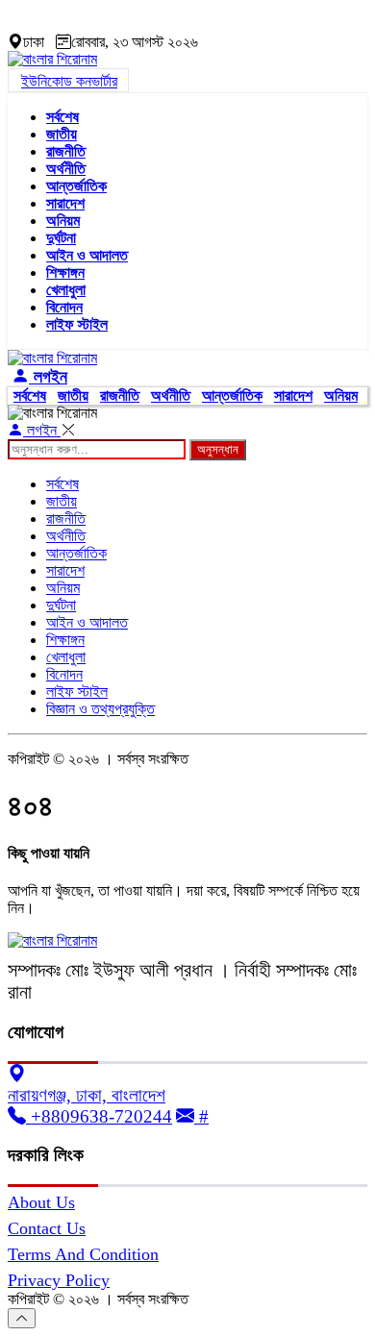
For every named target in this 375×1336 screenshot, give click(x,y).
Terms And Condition (83, 1254)
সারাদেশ (65, 203)
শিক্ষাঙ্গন (65, 272)
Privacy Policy (59, 1280)
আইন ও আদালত (87, 255)
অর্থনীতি (66, 169)
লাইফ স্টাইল (77, 324)
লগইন (48, 376)
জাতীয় (61, 134)
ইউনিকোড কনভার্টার (69, 81)
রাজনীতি (66, 151)
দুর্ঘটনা (61, 238)
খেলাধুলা (66, 290)
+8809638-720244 (99, 1116)
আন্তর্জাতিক (76, 186)
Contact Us (47, 1228)
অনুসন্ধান (217, 449)
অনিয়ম (63, 220)
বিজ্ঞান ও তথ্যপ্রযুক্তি (100, 709)
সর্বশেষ (62, 117)
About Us (41, 1202)
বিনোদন (64, 307)
